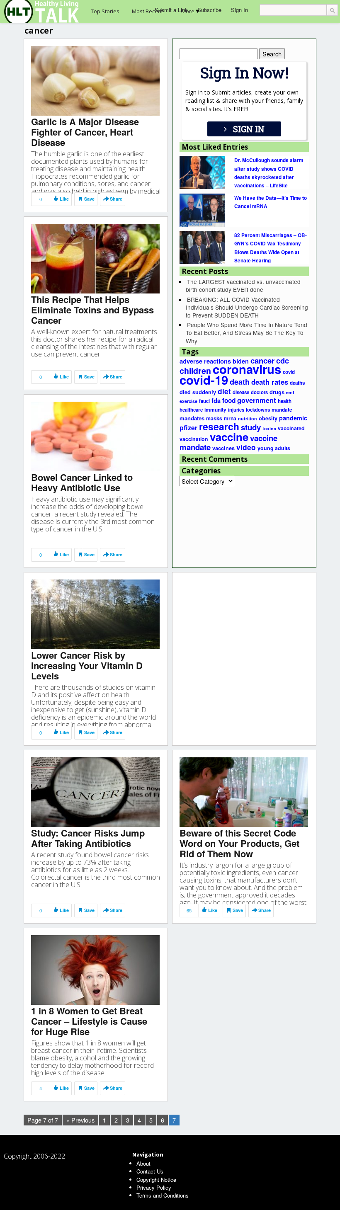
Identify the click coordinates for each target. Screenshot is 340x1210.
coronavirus (247, 369)
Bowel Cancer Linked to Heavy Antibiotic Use (82, 482)
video (246, 447)
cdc (282, 360)
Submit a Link (171, 10)
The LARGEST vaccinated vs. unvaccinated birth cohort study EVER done (243, 285)
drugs (277, 392)
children (195, 370)
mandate (282, 409)
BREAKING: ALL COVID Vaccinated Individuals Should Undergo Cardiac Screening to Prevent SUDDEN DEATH (247, 307)
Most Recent (147, 11)
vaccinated (291, 428)
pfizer (188, 427)
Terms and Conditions (162, 1195)
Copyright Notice (156, 1179)
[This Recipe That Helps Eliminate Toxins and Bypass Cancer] (95, 258)
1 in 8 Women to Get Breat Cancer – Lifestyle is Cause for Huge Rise (89, 1021)
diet (224, 391)
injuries (236, 409)
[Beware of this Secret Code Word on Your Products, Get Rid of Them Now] (244, 791)
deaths (297, 382)
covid (289, 372)
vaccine (229, 436)
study (251, 427)
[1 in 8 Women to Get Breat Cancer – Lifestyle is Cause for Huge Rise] (95, 969)
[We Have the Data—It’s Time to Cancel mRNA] (202, 209)
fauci (204, 401)
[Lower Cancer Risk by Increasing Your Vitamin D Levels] (95, 614)
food (229, 400)
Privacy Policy (153, 1187)
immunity (215, 409)
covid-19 (204, 379)
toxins (269, 428)
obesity (268, 418)
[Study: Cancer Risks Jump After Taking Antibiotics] (95, 791)
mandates (192, 418)
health (284, 401)
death (240, 381)
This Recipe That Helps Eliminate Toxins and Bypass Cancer (92, 310)
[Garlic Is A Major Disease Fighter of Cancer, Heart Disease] (95, 80)
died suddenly (198, 392)
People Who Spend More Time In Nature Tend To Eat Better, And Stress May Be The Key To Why (246, 332)
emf (290, 392)
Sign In (239, 10)
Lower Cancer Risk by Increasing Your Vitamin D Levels (87, 665)
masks (214, 418)
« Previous (80, 1119)
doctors (259, 392)
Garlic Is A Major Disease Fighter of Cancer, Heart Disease (85, 132)
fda (216, 400)
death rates (269, 382)
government (256, 400)
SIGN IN (249, 129)
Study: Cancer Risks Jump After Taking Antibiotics (88, 838)
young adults (273, 448)
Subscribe (209, 10)
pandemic (293, 418)
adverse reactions (205, 361)
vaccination (194, 439)
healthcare (191, 409)
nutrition (247, 418)
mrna (230, 418)
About (143, 1163)
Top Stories (105, 11)
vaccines (223, 448)
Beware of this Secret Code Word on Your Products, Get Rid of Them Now (239, 843)
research (219, 426)
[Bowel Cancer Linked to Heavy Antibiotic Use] (95, 436)
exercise (188, 401)
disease (241, 392)
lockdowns (258, 409)
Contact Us (149, 1171)
